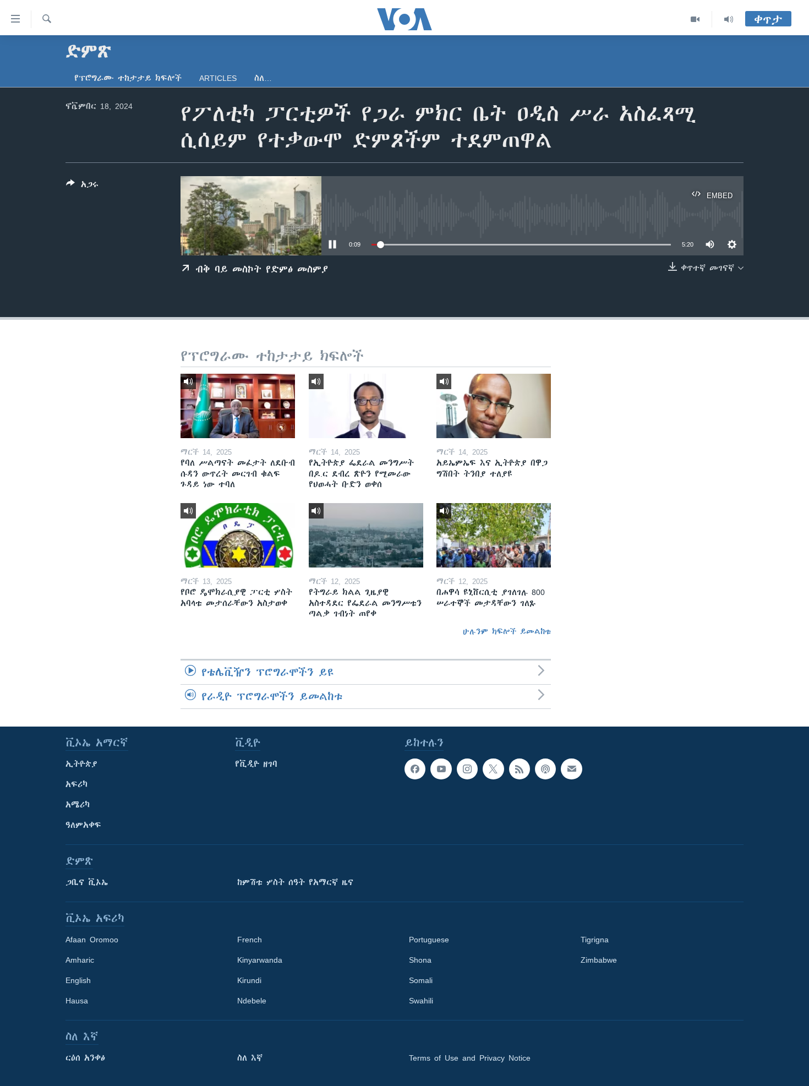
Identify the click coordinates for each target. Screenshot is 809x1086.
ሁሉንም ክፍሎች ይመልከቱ (507, 631)
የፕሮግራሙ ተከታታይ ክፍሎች (128, 78)
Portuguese (429, 940)
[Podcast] (545, 768)
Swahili (421, 1001)
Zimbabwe (599, 960)
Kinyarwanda (259, 960)
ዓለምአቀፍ (83, 825)
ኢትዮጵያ (81, 764)
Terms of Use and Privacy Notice (470, 1058)
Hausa (76, 1001)
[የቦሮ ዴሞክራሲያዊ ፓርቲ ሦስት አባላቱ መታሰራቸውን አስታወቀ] (238, 535)
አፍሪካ (76, 784)
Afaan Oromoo (91, 940)
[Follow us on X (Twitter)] (493, 768)
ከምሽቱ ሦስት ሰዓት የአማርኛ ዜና (295, 882)
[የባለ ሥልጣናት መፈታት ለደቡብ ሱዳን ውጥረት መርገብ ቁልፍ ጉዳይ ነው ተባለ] (238, 406)
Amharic (79, 960)
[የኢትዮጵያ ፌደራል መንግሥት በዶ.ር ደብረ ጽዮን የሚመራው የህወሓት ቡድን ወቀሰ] (366, 406)
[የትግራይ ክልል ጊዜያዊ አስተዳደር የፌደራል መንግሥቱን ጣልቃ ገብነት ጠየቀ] (366, 535)
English (78, 980)
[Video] (695, 19)
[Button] (82, 186)
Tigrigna (595, 940)
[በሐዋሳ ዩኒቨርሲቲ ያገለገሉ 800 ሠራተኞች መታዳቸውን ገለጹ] (493, 535)
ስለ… (263, 78)
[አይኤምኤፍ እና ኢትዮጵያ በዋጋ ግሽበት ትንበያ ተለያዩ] (493, 406)
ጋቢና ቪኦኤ (86, 882)
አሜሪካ (77, 805)
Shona (420, 960)
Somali (421, 980)
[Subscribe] (571, 768)
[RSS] (519, 768)
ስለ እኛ (250, 1058)
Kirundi (249, 980)
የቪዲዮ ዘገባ (256, 764)
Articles (218, 78)
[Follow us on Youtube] (440, 768)
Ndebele (251, 1001)
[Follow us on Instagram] (467, 768)
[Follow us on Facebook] (414, 768)
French (249, 940)
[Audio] (728, 19)
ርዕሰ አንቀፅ (85, 1058)
